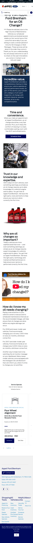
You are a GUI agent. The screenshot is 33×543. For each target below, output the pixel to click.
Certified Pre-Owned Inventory (14, 514)
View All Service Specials (15, 387)
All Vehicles (14, 499)
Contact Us (9, 473)
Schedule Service (15, 389)
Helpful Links (21, 499)
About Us (28, 505)
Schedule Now (16, 136)
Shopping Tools (6, 499)
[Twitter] (7, 489)
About (28, 498)
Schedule (9, 440)
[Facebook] (3, 489)
